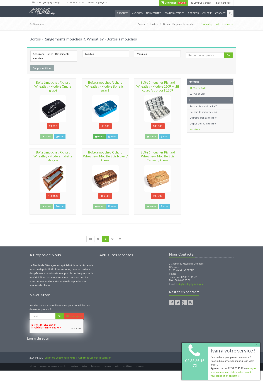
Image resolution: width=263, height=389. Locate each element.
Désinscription (74, 316)
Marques (137, 13)
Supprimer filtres (42, 68)
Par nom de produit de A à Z (203, 106)
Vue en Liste (199, 94)
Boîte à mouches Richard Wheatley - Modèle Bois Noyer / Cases (105, 156)
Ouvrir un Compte (202, 3)
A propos (193, 13)
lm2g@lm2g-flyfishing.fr (189, 284)
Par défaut (195, 129)
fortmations (95, 366)
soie (117, 366)
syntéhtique (127, 366)
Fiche (61, 136)
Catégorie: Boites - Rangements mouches (51, 56)
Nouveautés (153, 13)
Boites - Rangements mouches (179, 24)
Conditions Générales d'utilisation (94, 358)
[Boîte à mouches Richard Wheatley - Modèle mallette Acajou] (53, 178)
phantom (140, 366)
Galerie (207, 13)
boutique (74, 366)
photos (33, 366)
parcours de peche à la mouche (53, 366)
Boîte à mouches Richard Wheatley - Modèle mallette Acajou (52, 156)
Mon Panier (174, 3)
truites (84, 366)
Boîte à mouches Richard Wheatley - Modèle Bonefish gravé (105, 86)
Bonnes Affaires (174, 13)
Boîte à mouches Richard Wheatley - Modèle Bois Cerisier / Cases (157, 156)
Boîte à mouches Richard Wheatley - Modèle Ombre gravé (53, 86)
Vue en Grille (199, 88)
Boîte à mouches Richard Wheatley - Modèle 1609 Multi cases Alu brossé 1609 (157, 86)
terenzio (107, 366)
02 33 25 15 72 (76, 2)
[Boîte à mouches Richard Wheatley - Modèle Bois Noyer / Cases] (105, 178)
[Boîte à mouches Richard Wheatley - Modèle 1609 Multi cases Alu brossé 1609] (158, 108)
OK (228, 55)
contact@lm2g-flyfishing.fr (48, 2)
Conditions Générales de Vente (60, 358)
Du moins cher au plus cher (203, 118)
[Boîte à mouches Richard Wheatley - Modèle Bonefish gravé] (105, 108)
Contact (220, 13)
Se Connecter (224, 3)
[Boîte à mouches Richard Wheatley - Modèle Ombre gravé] (53, 108)
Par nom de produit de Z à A (203, 112)
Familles (89, 53)
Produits (122, 13)
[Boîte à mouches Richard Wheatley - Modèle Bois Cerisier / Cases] (158, 178)
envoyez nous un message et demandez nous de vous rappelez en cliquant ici (233, 372)
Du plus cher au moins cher (203, 124)
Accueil (141, 24)
